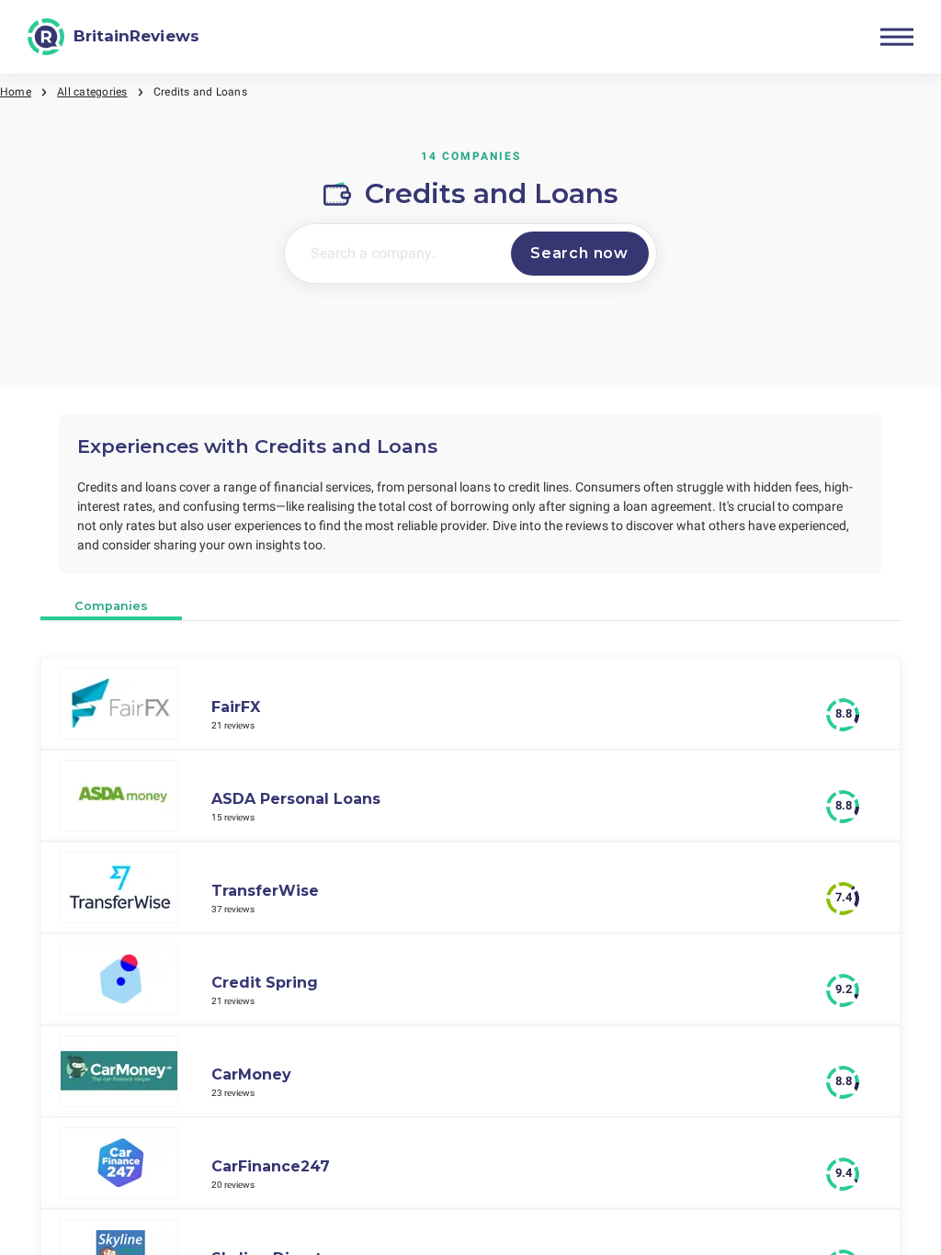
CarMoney (251, 1074)
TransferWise (265, 890)
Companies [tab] (111, 606)
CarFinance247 (270, 1166)
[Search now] (580, 254)
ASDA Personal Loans (295, 799)
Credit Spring (264, 982)
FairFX (235, 707)
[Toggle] (896, 37)
